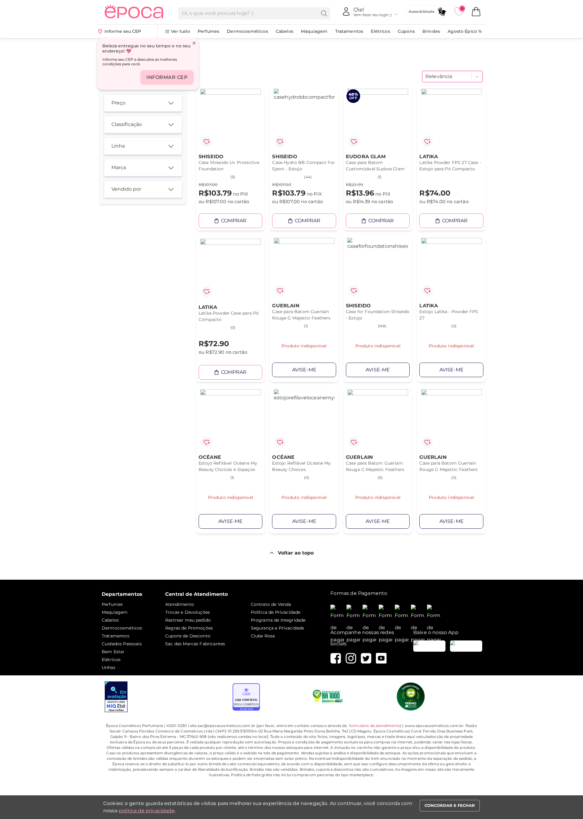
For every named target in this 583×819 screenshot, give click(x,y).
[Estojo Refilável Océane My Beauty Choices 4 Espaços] (230, 419)
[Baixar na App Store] (466, 646)
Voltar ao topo (296, 553)
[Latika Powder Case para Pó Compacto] (230, 269)
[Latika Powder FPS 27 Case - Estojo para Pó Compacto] (451, 119)
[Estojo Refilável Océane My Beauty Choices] (304, 419)
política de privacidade (147, 811)
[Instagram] (351, 658)
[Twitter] (366, 658)
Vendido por (126, 189)
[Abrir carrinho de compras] (476, 11)
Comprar (234, 221)
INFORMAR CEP (167, 77)
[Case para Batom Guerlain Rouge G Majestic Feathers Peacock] (378, 419)
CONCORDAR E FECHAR (449, 805)
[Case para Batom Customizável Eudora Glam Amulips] (378, 119)
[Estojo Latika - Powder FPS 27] (451, 268)
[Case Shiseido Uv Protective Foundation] (230, 119)
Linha (118, 146)
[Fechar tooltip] (194, 43)
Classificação (126, 124)
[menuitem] (177, 31)
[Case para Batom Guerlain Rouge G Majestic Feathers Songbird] (304, 268)
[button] (206, 141)
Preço (118, 103)
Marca (118, 167)
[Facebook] (335, 658)
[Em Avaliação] (116, 696)
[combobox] (426, 76)
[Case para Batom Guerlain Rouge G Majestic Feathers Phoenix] (451, 419)
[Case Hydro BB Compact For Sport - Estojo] (304, 119)
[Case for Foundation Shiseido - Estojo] (378, 268)
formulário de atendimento (374, 725)
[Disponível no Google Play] (429, 646)
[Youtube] (381, 658)
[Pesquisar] (324, 13)
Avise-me (304, 370)
